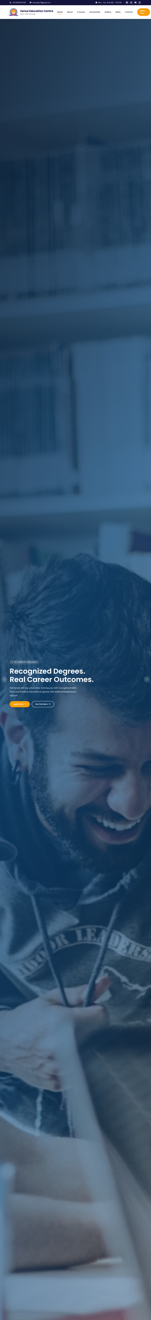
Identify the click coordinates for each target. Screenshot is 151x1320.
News (118, 12)
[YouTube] (135, 2)
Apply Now (142, 11)
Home (60, 12)
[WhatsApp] (139, 2)
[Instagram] (131, 2)
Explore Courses (43, 704)
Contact (129, 12)
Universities (94, 12)
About (70, 12)
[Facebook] (127, 2)
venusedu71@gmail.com (41, 3)
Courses (81, 12)
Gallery (108, 12)
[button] (147, 679)
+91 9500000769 (19, 3)
